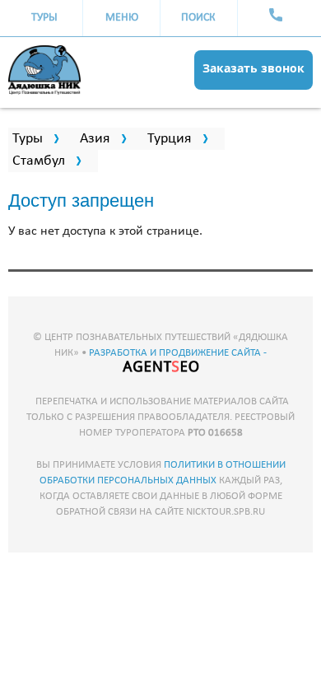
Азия (95, 139)
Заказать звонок (253, 68)
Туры (44, 18)
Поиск (198, 18)
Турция (169, 139)
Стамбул (38, 161)
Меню (121, 18)
